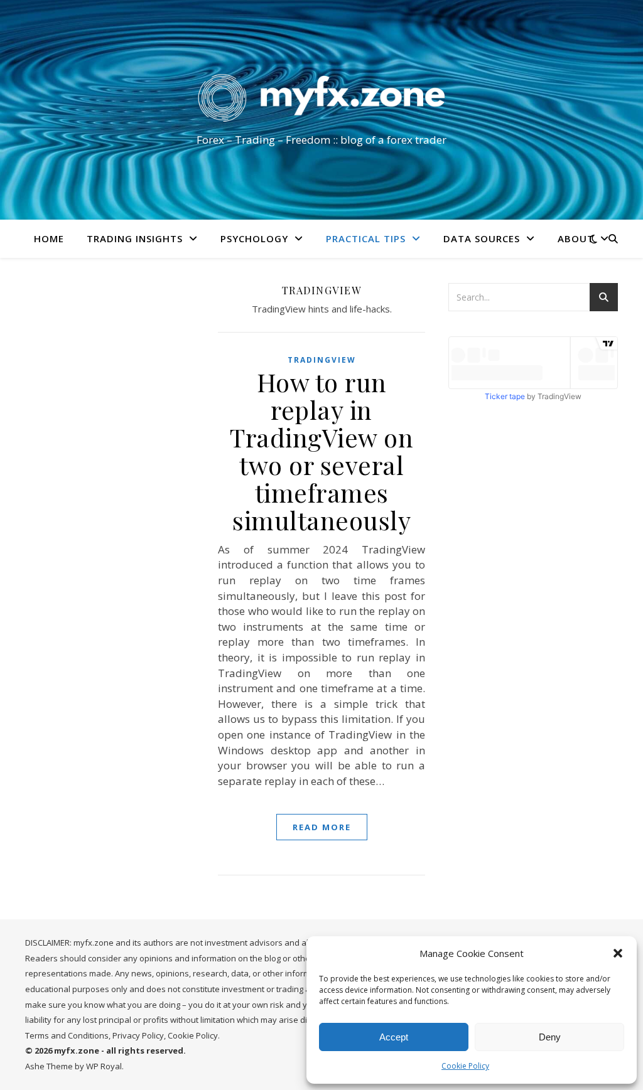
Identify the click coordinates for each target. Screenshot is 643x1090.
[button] (618, 953)
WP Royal (104, 1066)
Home (49, 238)
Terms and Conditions (67, 1035)
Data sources (481, 238)
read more (322, 827)
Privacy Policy (138, 1035)
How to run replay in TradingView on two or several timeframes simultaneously (321, 451)
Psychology (254, 238)
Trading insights (135, 238)
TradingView (322, 360)
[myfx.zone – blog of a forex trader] (321, 98)
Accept (393, 1037)
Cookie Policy (465, 1066)
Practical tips (366, 238)
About (576, 238)
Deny (550, 1037)
